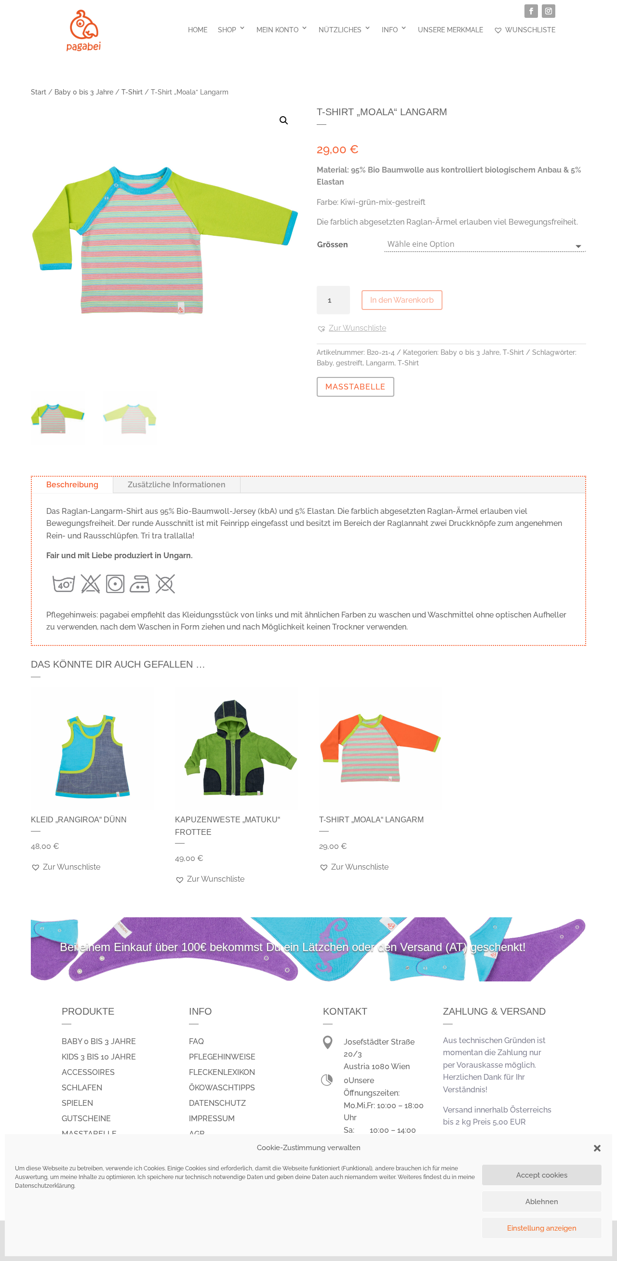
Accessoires (88, 1072)
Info (390, 30)
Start (38, 92)
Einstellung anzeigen (542, 1228)
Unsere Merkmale (450, 30)
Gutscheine (86, 1118)
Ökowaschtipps (222, 1087)
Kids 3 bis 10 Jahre (99, 1056)
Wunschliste (530, 30)
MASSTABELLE (355, 386)
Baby (325, 363)
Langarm (380, 363)
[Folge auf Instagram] (548, 11)
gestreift (349, 363)
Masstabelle (89, 1134)
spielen (77, 1103)
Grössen (332, 244)
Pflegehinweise (222, 1056)
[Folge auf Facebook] (531, 11)
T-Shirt (132, 92)
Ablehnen (541, 1201)
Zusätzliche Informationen (177, 484)
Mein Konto (277, 30)
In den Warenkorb (402, 300)
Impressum (212, 1118)
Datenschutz (217, 1103)
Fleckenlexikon (222, 1072)
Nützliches (340, 30)
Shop (227, 30)
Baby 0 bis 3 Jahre (83, 92)
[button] (597, 1148)
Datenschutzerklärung (44, 1185)
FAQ (196, 1041)
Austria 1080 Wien (377, 1066)
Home (197, 30)
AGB (197, 1134)
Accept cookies (541, 1175)
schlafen (82, 1087)
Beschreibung (72, 484)
